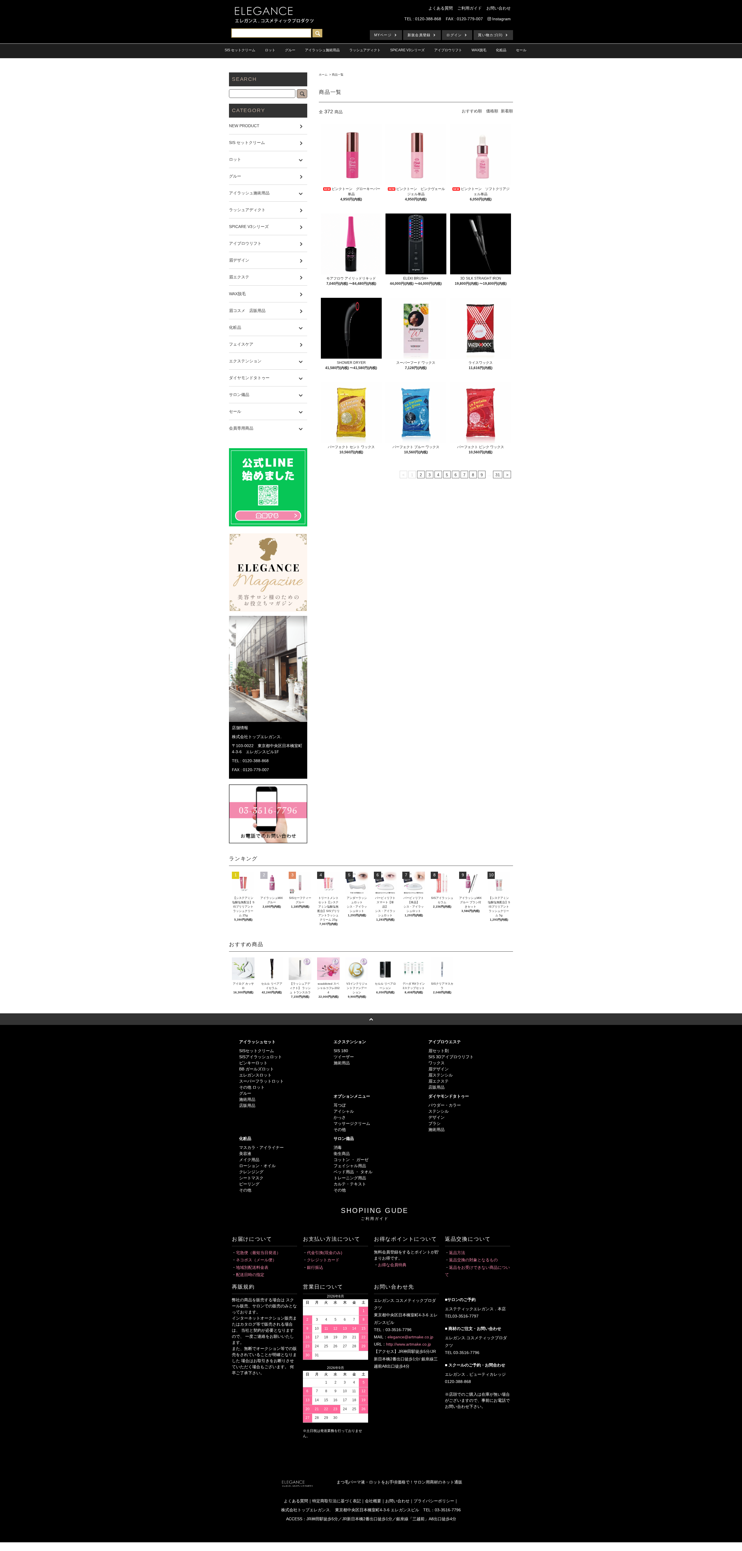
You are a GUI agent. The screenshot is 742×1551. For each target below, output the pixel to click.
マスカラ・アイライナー (261, 1147)
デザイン (436, 1117)
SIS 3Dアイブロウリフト (451, 1056)
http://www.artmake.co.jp (408, 1344)
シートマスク (251, 1178)
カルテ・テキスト (350, 1184)
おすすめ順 (472, 111)
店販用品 (247, 1105)
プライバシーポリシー (434, 1501)
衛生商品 (342, 1153)
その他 (340, 1129)
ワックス (436, 1063)
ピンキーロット (253, 1063)
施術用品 (247, 1099)
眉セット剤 (438, 1050)
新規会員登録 (419, 35)
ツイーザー (344, 1056)
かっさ (340, 1117)
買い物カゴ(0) (490, 35)
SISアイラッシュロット (260, 1056)
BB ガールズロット (256, 1069)
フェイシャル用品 (350, 1165)
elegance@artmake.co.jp (410, 1337)
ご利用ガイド (469, 8)
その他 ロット (252, 1087)
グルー (245, 1093)
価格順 (492, 111)
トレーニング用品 (350, 1178)
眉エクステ (438, 1081)
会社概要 (373, 1501)
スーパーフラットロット (261, 1081)
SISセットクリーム (256, 1050)
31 (497, 474)
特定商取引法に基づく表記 (336, 1501)
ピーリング (249, 1184)
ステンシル (438, 1111)
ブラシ (434, 1123)
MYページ (383, 35)
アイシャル (344, 1111)
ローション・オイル (257, 1165)
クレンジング (251, 1171)
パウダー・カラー (444, 1105)
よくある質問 (440, 8)
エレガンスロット (255, 1075)
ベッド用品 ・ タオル (353, 1171)
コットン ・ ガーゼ (351, 1159)
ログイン (454, 35)
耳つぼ (340, 1105)
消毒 (338, 1147)
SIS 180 (341, 1050)
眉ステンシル (440, 1075)
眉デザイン (438, 1069)
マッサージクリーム (352, 1123)
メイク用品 (249, 1159)
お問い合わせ (498, 8)
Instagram (501, 19)
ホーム (323, 74)
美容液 (245, 1153)
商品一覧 (337, 74)
